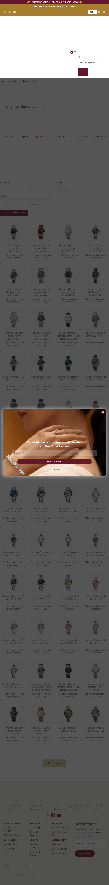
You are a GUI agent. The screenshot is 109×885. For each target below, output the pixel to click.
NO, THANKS (54, 470)
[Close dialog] (103, 412)
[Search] (83, 72)
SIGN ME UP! (55, 462)
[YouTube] (14, 12)
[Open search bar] (79, 57)
